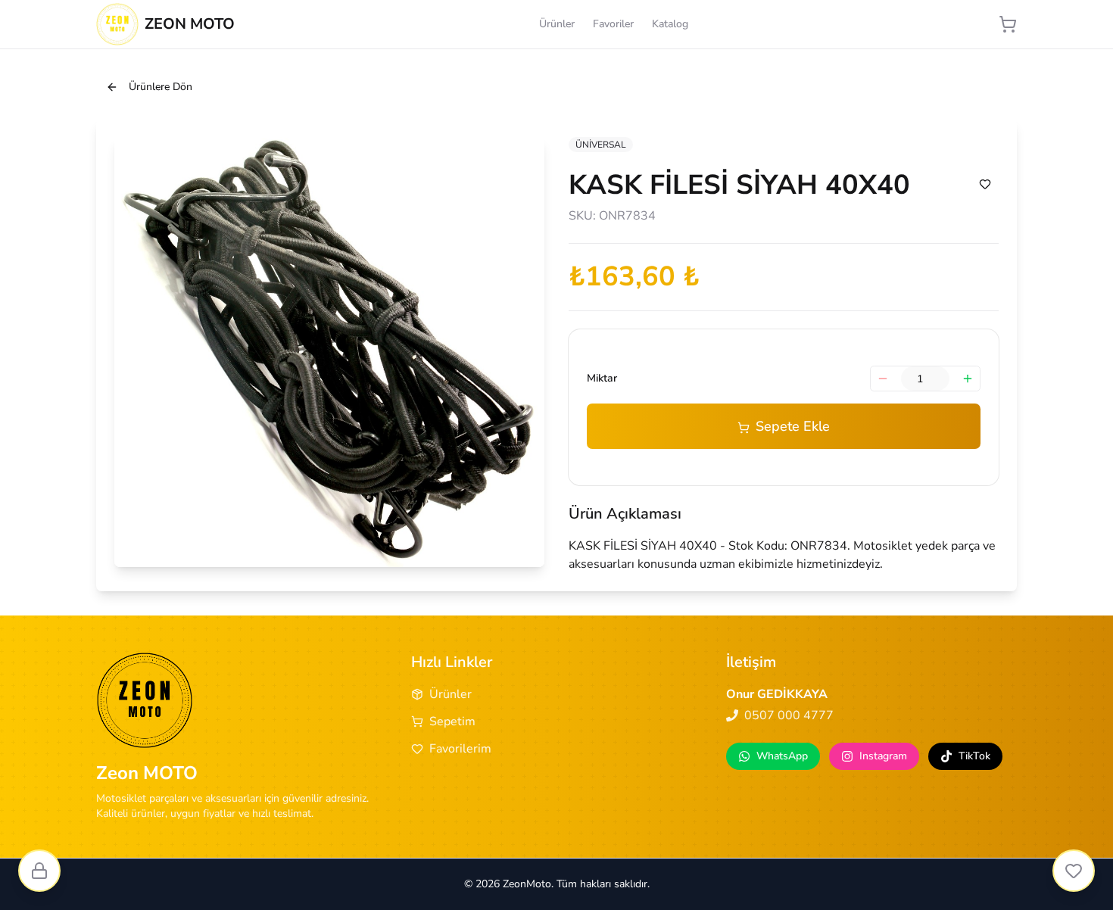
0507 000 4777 (789, 715)
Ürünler (557, 24)
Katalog (670, 24)
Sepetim (452, 721)
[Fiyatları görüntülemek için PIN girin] (39, 870)
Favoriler (613, 24)
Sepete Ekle (793, 426)
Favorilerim (460, 748)
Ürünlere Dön (160, 86)
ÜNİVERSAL (600, 145)
